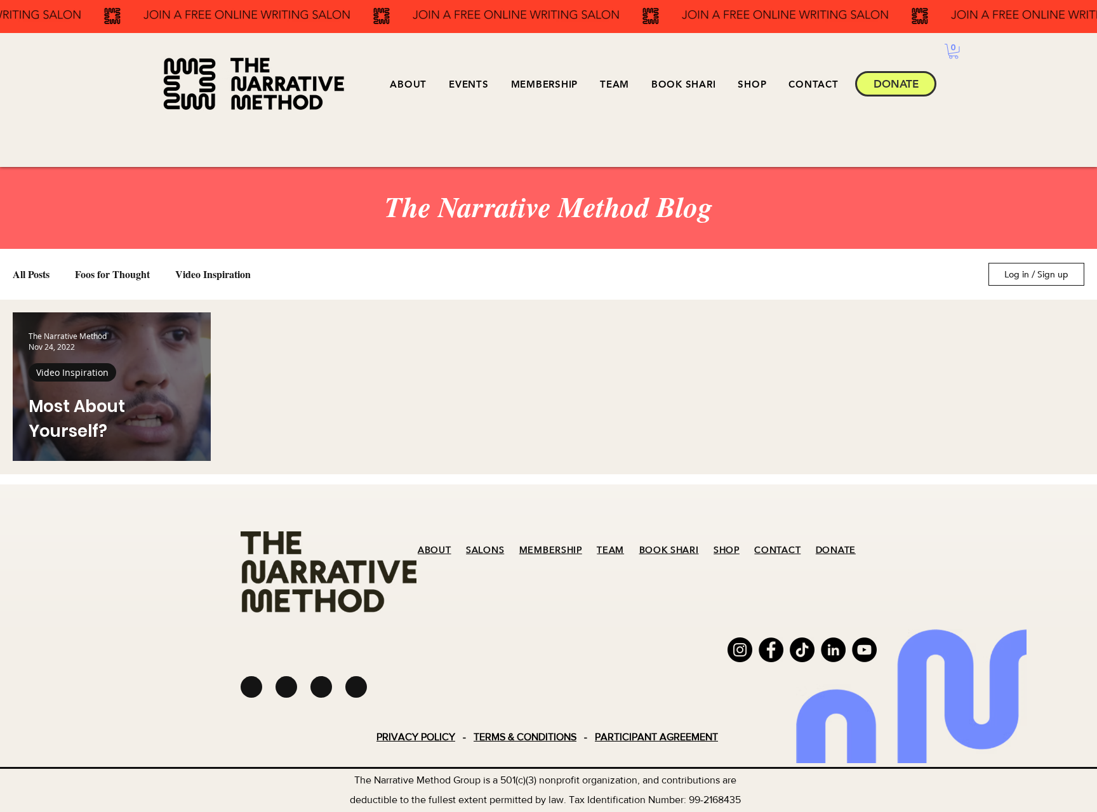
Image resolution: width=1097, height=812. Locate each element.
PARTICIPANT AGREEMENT (656, 736)
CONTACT (777, 550)
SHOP (727, 550)
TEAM (610, 550)
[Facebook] (771, 649)
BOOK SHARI (669, 550)
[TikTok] (802, 649)
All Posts (31, 274)
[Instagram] (740, 649)
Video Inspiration (213, 274)
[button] (469, 84)
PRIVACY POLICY (415, 736)
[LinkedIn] (833, 649)
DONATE (836, 550)
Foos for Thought (112, 274)
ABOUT (434, 550)
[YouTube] (864, 649)
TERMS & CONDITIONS (525, 736)
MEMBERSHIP (550, 550)
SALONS (485, 550)
